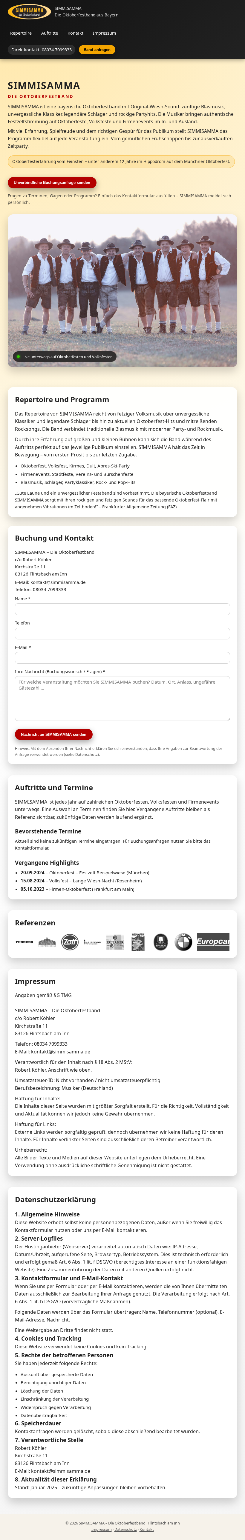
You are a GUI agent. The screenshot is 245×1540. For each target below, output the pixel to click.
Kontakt (75, 33)
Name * (22, 598)
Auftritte (49, 33)
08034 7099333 (49, 589)
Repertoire (21, 33)
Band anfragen (97, 49)
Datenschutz (125, 1529)
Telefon (22, 623)
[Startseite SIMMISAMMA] (29, 11)
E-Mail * (23, 647)
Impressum (104, 33)
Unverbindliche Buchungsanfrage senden (52, 182)
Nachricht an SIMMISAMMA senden (53, 734)
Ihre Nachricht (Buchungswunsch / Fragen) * (60, 671)
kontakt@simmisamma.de (58, 582)
